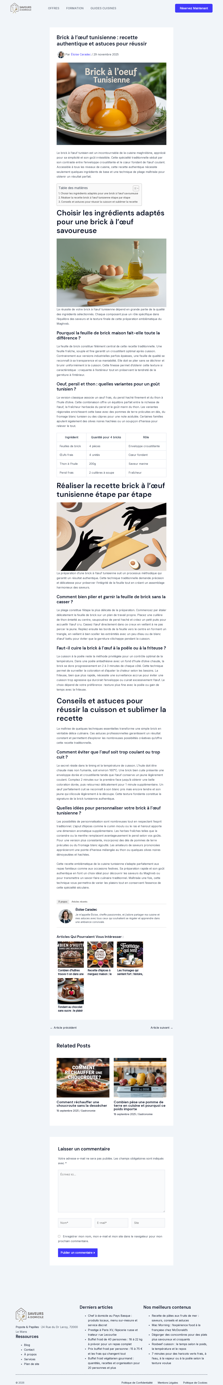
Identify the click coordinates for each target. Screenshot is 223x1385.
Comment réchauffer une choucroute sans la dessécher (82, 1104)
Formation (75, 8)
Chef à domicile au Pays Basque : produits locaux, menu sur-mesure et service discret (112, 1320)
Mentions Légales (168, 1382)
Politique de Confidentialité (137, 1382)
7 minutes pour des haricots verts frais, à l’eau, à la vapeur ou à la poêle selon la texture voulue (179, 1358)
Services (29, 1359)
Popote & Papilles (27, 1327)
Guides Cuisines (103, 8)
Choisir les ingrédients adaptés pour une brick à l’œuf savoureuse (99, 193)
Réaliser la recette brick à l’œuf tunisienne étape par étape (95, 197)
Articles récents (79, 901)
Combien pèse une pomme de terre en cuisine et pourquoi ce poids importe (140, 1105)
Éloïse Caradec (86, 909)
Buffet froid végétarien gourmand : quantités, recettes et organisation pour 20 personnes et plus (114, 1363)
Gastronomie (88, 1110)
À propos (62, 901)
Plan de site (31, 1364)
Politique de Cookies (195, 1382)
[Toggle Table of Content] (134, 188)
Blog (27, 1345)
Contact (29, 1349)
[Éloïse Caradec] (66, 916)
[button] (194, 8)
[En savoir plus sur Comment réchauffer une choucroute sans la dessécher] (83, 1077)
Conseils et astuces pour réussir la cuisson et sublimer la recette (99, 201)
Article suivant (162, 1027)
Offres (53, 8)
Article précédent (63, 1027)
